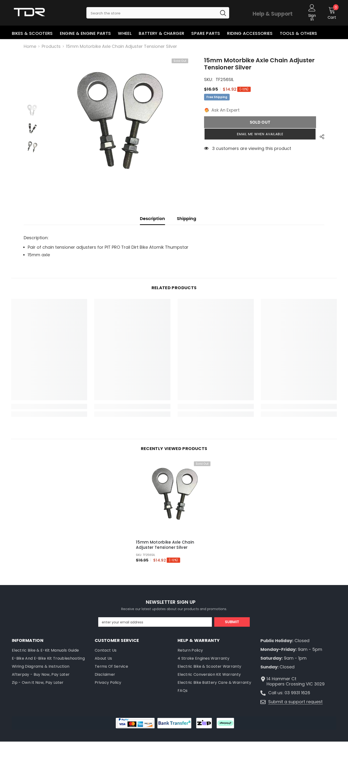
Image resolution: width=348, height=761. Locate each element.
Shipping (186, 218)
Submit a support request (295, 702)
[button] (260, 134)
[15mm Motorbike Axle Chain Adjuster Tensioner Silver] (174, 498)
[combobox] (151, 12)
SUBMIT (232, 622)
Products (51, 46)
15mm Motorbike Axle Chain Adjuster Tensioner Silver (165, 545)
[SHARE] (320, 136)
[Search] (157, 12)
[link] (49, 406)
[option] (118, 128)
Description (152, 218)
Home (30, 46)
